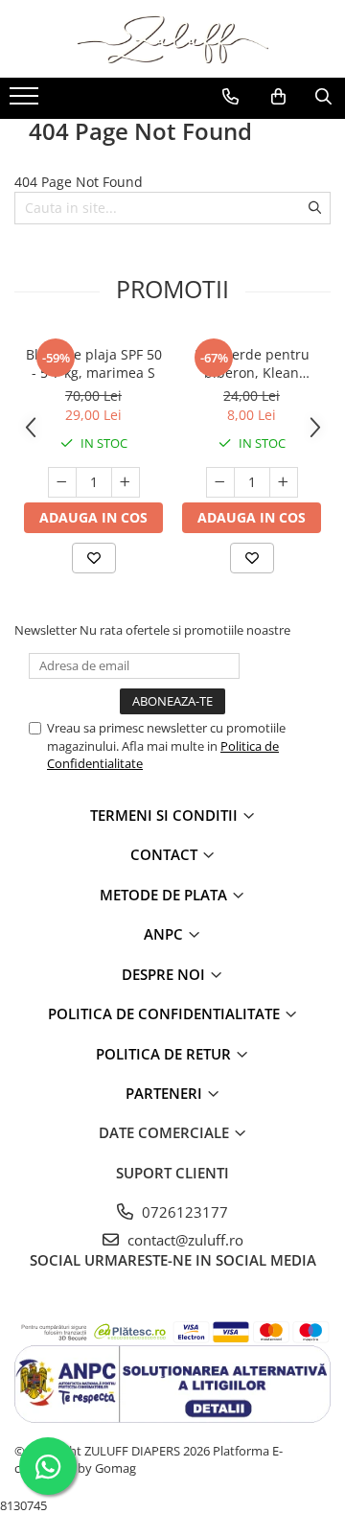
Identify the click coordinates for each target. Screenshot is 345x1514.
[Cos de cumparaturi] (278, 97)
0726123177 (183, 1212)
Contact (165, 854)
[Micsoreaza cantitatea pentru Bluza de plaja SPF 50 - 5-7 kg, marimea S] (62, 482)
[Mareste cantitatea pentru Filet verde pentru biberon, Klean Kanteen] (283, 482)
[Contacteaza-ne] (230, 97)
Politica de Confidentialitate (166, 1013)
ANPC (165, 933)
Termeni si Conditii (166, 815)
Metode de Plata (165, 894)
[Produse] (26, 101)
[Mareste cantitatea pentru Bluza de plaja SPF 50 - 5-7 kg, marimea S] (125, 482)
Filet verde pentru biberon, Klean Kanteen (252, 363)
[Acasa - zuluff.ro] (172, 38)
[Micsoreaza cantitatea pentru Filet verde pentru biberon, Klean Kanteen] (220, 482)
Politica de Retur (165, 1053)
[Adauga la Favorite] (94, 558)
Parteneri (166, 1093)
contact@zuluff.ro (183, 1239)
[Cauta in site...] (323, 97)
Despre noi (165, 974)
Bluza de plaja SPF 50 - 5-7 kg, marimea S (94, 363)
